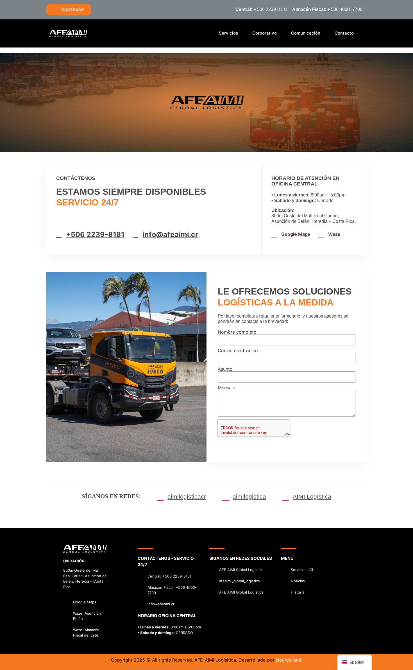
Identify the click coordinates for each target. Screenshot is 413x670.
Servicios (228, 33)
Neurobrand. (289, 660)
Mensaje (226, 387)
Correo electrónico (238, 350)
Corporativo (264, 33)
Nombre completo (237, 332)
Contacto (344, 33)
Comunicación (305, 33)
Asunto (225, 369)
